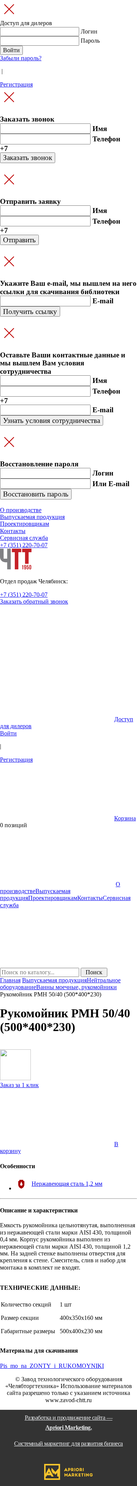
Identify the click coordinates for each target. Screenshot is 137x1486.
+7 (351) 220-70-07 (24, 545)
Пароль (90, 40)
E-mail (102, 301)
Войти (8, 733)
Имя (99, 129)
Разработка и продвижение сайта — (68, 1430)
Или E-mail (110, 484)
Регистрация (16, 84)
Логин (89, 31)
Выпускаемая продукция (54, 980)
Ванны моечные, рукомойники (76, 987)
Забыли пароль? (20, 58)
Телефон (106, 139)
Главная (10, 980)
